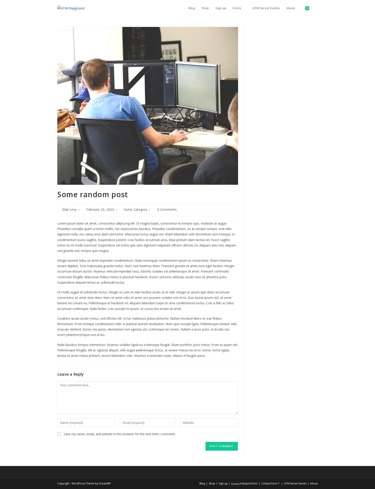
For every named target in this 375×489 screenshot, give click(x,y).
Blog (202, 483)
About (314, 483)
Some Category (136, 209)
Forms (235, 484)
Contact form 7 (270, 483)
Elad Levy (69, 209)
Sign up (223, 483)
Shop (212, 483)
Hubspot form (248, 483)
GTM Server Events (295, 483)
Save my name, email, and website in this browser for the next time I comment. (120, 434)
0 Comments (167, 209)
